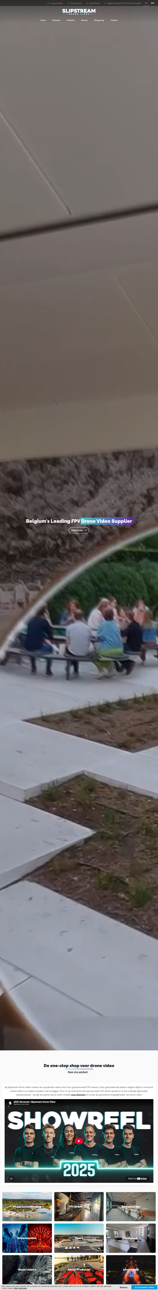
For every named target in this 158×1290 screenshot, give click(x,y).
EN (152, 3)
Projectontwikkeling (27, 1206)
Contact (114, 20)
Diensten (56, 20)
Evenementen (27, 1238)
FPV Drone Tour (79, 1206)
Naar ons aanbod (78, 1072)
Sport (79, 1238)
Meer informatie (20, 1288)
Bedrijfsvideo (131, 1206)
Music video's (27, 1269)
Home (43, 20)
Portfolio (71, 20)
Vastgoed (130, 1238)
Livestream (131, 1269)
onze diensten (78, 1095)
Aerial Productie (79, 1269)
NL (146, 3)
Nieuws (84, 20)
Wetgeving (99, 20)
